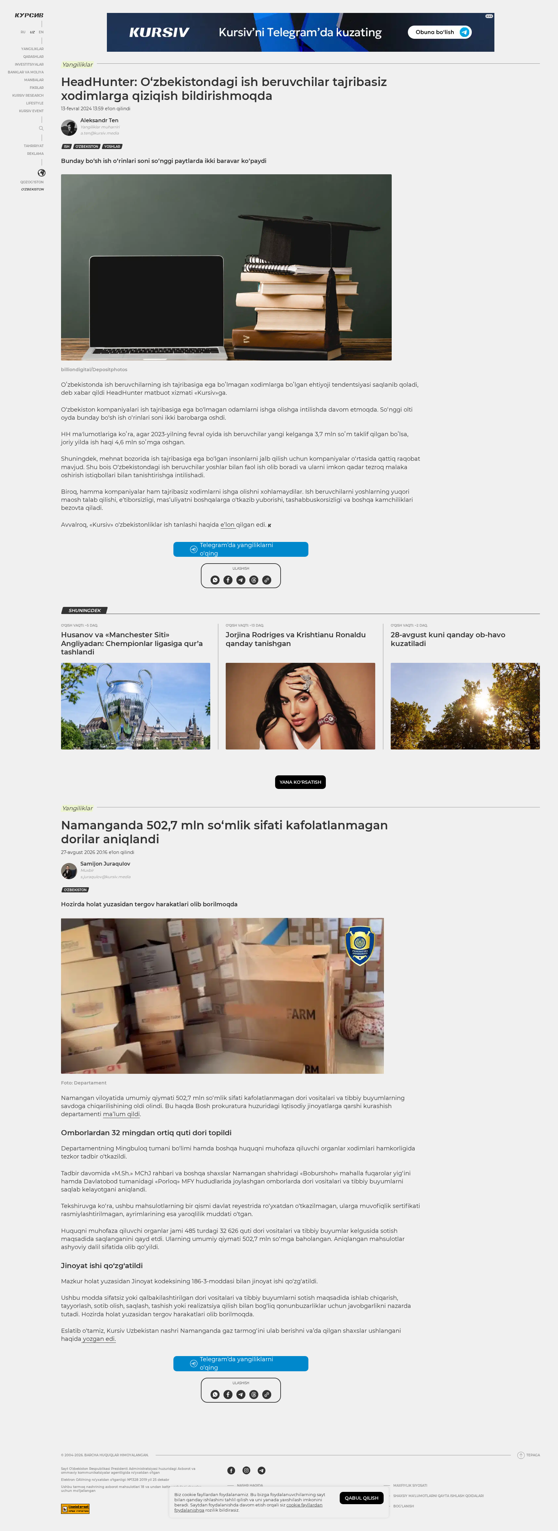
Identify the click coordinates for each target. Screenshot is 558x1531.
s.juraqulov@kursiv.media (105, 876)
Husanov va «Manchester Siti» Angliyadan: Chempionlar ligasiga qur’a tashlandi (132, 643)
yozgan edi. (98, 1338)
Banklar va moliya (26, 72)
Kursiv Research (28, 95)
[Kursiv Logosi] (29, 15)
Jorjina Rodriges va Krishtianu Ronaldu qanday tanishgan (296, 639)
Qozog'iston (32, 182)
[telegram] (261, 1470)
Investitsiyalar (29, 64)
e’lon (228, 524)
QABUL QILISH (361, 1498)
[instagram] (246, 1470)
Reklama (35, 154)
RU (23, 32)
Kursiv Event (31, 111)
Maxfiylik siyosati (410, 1486)
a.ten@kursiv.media (99, 133)
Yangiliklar (32, 49)
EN (41, 32)
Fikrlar (37, 88)
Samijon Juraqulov (105, 864)
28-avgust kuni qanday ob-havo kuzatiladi (448, 639)
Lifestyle (35, 103)
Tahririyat (34, 146)
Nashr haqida (250, 1486)
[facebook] (231, 1470)
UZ (32, 32)
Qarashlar (33, 57)
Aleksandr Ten (99, 120)
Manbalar (34, 80)
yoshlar (112, 147)
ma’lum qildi (121, 1114)
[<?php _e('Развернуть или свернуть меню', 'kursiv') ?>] (42, 173)
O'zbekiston (32, 189)
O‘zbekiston (87, 147)
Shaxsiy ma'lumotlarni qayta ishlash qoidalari (438, 1496)
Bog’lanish (403, 1506)
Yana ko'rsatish (300, 782)
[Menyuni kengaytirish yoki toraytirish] (41, 128)
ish (66, 147)
